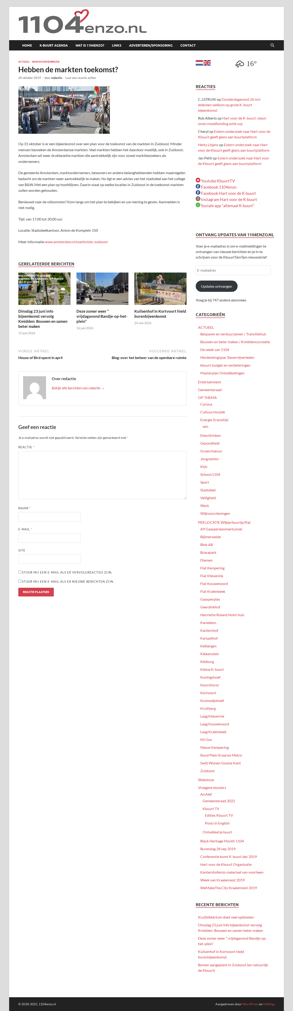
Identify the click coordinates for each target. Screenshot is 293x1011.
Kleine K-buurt (212, 669)
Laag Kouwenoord (214, 724)
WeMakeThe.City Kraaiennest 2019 (228, 888)
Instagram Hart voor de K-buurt (228, 199)
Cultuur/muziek (212, 412)
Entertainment (209, 382)
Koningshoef (210, 677)
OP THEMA (207, 397)
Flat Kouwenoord (214, 583)
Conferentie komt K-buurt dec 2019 (228, 856)
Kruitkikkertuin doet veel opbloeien (226, 917)
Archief (206, 794)
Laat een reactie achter (80, 78)
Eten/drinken (210, 435)
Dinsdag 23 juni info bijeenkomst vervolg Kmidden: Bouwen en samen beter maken (43, 319)
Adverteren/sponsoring (151, 45)
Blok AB (206, 544)
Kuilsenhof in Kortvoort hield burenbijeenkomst (160, 314)
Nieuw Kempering (214, 747)
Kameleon (208, 622)
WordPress (250, 1004)
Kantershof (209, 630)
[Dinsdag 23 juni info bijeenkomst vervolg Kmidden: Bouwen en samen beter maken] (44, 290)
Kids (203, 466)
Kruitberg (208, 708)
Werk (204, 505)
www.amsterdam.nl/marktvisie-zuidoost (76, 242)
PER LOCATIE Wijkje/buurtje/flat (224, 522)
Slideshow (206, 779)
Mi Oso (206, 739)
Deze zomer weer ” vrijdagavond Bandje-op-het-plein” (102, 316)
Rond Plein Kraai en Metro (221, 755)
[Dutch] (199, 62)
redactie (56, 78)
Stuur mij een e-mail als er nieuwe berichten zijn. (68, 581)
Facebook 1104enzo (218, 186)
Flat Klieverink (211, 576)
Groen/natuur (211, 451)
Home (27, 45)
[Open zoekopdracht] (272, 45)
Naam (24, 508)
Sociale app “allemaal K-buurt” (227, 205)
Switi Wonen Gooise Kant (220, 763)
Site (21, 550)
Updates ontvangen (216, 286)
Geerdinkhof (210, 607)
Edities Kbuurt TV (219, 815)
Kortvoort (208, 693)
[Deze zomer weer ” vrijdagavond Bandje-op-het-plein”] (102, 290)
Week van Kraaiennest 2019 (222, 880)
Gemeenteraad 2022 (219, 801)
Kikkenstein (209, 654)
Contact (188, 45)
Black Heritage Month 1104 (222, 841)
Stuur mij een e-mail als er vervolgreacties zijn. (67, 572)
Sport (204, 482)
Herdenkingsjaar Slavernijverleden (227, 357)
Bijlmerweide (210, 537)
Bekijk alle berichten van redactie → (78, 388)
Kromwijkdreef (212, 700)
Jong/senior (209, 459)
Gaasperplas (210, 599)
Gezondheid (210, 443)
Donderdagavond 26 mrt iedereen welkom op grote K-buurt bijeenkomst (229, 104)
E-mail (25, 529)
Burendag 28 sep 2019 (218, 849)
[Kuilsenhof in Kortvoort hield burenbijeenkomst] (160, 290)
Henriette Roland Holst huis (222, 615)
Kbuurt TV (211, 808)
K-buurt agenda (54, 45)
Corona (206, 404)
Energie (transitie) (214, 420)
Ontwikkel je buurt (217, 832)
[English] (207, 62)
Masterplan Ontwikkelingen (222, 373)
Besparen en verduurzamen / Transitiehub (233, 334)
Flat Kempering (212, 568)
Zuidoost (207, 771)
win (205, 426)
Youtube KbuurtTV (217, 180)
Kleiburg (207, 661)
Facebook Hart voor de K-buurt (228, 193)
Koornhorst (209, 685)
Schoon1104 (210, 474)
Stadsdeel (208, 490)
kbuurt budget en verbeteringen (225, 365)
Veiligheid (208, 498)
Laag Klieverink (212, 716)
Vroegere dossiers (212, 787)
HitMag (268, 1004)
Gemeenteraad (210, 389)
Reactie (26, 447)
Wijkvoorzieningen (45, 61)
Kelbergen (208, 646)
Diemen (206, 560)
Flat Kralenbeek (212, 591)
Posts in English (217, 823)
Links (116, 45)
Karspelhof (209, 638)
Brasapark (208, 552)
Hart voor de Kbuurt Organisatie (226, 864)
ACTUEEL (24, 61)
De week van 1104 (214, 349)
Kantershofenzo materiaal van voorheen (231, 872)
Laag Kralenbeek (213, 732)
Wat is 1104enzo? (90, 45)
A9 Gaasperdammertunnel (221, 529)
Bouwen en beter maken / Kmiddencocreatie (235, 342)
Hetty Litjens (208, 144)
